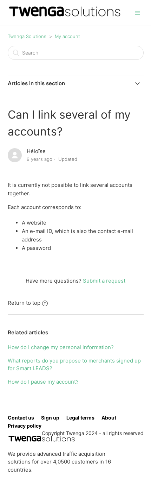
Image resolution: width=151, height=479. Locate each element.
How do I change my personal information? (61, 347)
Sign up (50, 418)
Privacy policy (24, 426)
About (108, 418)
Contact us (21, 418)
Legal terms (80, 418)
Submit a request (104, 280)
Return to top (24, 303)
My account (67, 36)
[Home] (65, 16)
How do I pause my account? (43, 381)
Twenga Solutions (27, 36)
